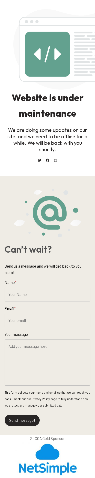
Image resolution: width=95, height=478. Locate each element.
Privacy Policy (41, 399)
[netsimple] (47, 474)
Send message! (22, 420)
